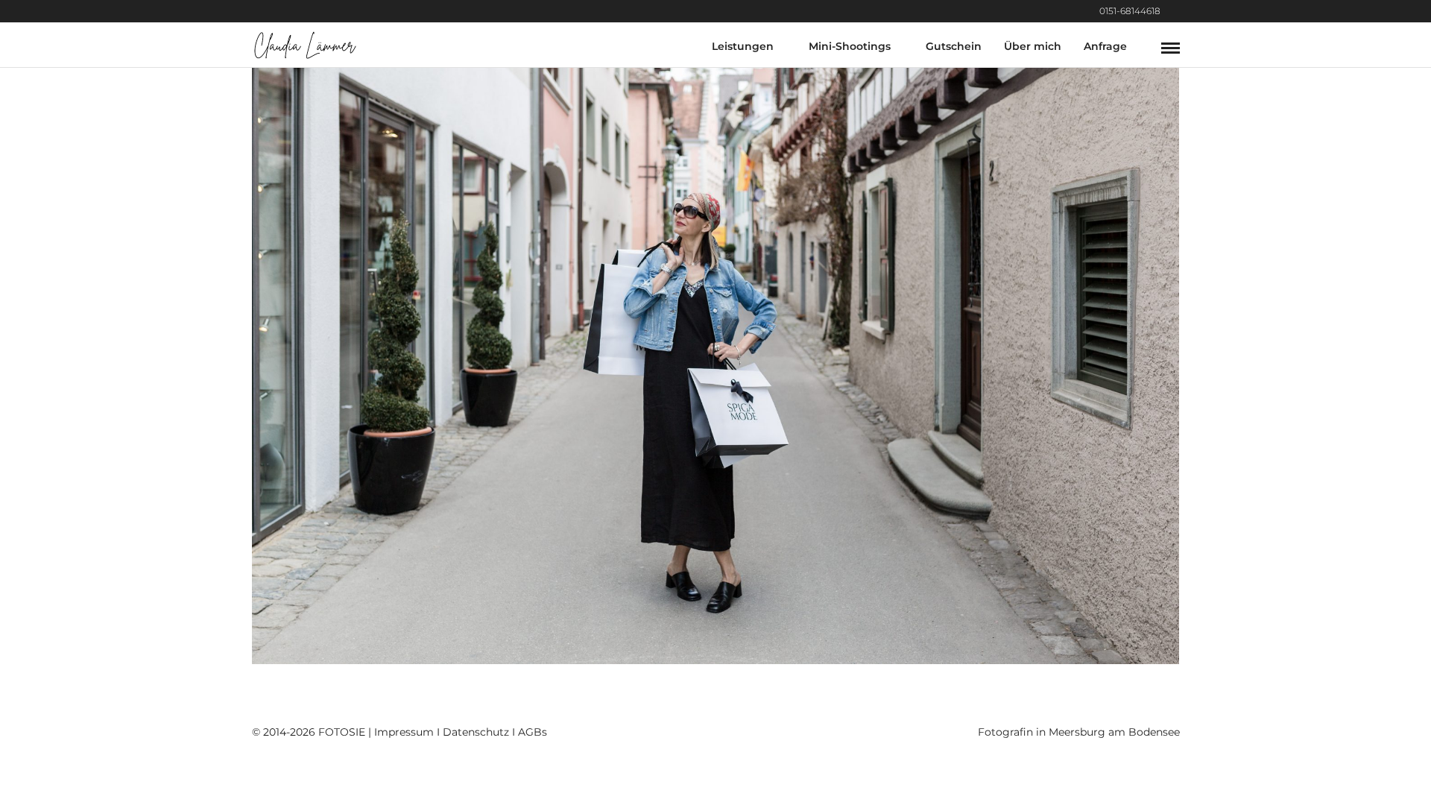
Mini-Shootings (850, 46)
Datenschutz (476, 732)
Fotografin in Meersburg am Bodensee (1079, 732)
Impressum (404, 732)
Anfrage (1105, 46)
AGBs (532, 732)
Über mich (1032, 46)
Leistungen (743, 46)
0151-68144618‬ (1129, 10)
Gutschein (954, 46)
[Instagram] (1176, 11)
